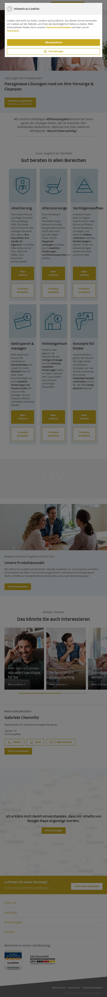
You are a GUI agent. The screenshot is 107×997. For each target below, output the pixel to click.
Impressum (13, 30)
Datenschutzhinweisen (58, 27)
